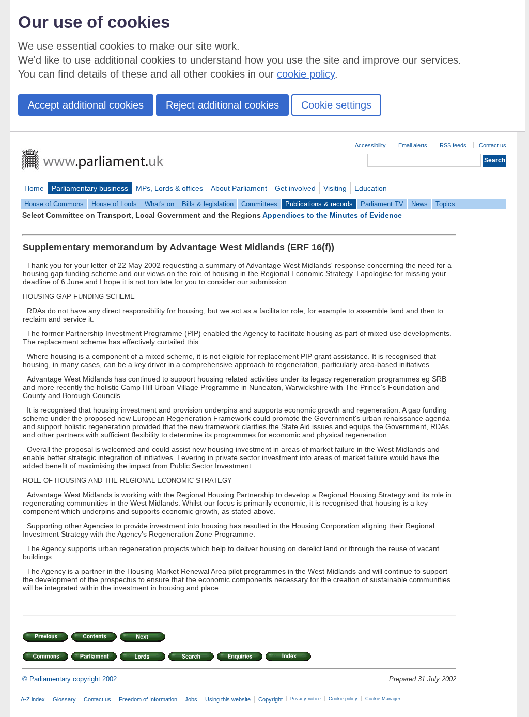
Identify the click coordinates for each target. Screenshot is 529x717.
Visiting (335, 188)
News (419, 204)
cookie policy (306, 74)
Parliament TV (382, 204)
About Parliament (239, 188)
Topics (445, 204)
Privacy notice (305, 698)
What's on (159, 204)
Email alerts (412, 145)
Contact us (492, 145)
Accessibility (370, 145)
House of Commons (54, 204)
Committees (259, 204)
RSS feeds (453, 145)
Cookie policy (343, 698)
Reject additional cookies (222, 105)
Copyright (270, 699)
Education (370, 188)
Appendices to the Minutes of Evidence (332, 215)
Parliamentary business (90, 188)
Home (34, 188)
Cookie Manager (382, 698)
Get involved (295, 188)
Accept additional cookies (86, 105)
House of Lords (114, 204)
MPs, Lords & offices (169, 188)
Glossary (64, 699)
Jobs (191, 699)
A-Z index (33, 699)
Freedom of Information (148, 699)
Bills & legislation (208, 204)
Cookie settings (336, 105)
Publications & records (319, 204)
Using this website (228, 699)
